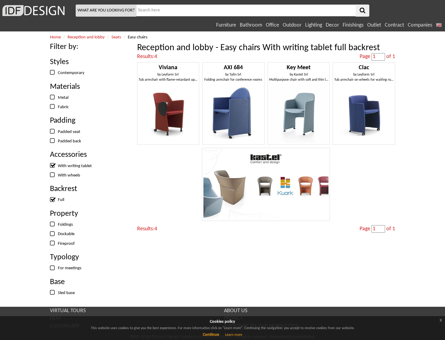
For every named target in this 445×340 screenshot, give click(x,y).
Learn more (233, 335)
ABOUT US (235, 311)
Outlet (374, 25)
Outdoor (292, 25)
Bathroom (251, 25)
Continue (211, 334)
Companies (420, 25)
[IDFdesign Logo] (37, 10)
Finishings (353, 25)
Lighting (313, 25)
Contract (394, 25)
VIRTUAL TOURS (68, 311)
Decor (332, 25)
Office (272, 25)
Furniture (226, 25)
